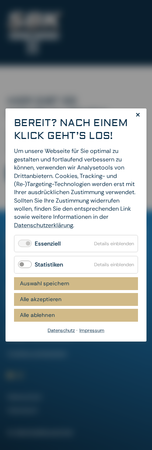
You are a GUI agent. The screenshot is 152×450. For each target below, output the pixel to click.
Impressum (22, 410)
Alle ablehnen (37, 315)
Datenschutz (24, 397)
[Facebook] (10, 375)
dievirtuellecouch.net (44, 432)
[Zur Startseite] (35, 33)
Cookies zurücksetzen (37, 353)
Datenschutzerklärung (43, 225)
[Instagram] (20, 375)
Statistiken (49, 265)
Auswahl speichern (44, 283)
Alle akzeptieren (41, 299)
